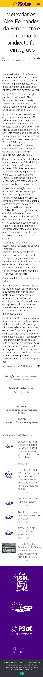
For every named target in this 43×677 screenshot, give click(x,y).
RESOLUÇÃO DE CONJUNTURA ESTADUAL (26, 531)
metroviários (33, 376)
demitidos (20, 376)
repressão (26, 379)
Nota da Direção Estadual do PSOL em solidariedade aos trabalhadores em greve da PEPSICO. (29, 550)
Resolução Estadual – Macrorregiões (28, 500)
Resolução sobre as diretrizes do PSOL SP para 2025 (29, 515)
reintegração (17, 379)
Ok (22, 673)
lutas (26, 376)
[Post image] (9, 445)
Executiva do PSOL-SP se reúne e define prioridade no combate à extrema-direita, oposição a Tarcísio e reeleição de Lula (29, 479)
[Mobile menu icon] (38, 3)
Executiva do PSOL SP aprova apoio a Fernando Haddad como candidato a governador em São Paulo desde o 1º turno (28, 451)
